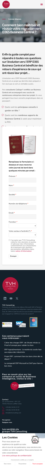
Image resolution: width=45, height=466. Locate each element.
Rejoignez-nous (7, 422)
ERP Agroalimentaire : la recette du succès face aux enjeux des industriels (23, 350)
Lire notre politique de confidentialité (16, 455)
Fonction (12, 222)
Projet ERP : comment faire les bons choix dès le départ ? (23, 357)
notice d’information (23, 251)
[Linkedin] (5, 298)
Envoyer (13, 256)
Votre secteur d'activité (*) (19, 231)
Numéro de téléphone (18, 204)
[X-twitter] (17, 298)
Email (11, 213)
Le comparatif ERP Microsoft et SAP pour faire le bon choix (23, 364)
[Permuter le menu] (41, 4)
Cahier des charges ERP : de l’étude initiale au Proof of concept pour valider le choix (22, 343)
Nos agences (6, 420)
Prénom (12, 176)
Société (12, 195)
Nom (11, 185)
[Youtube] (11, 298)
